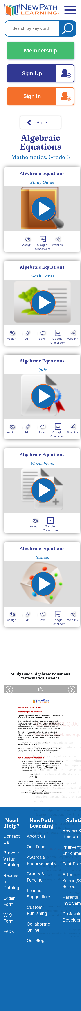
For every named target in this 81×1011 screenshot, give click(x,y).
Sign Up (32, 73)
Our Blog (35, 940)
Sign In (32, 96)
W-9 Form (8, 918)
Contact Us (11, 839)
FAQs (8, 931)
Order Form (9, 901)
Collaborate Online (38, 927)
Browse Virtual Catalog (11, 859)
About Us (36, 836)
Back (42, 122)
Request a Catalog (11, 881)
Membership (40, 50)
